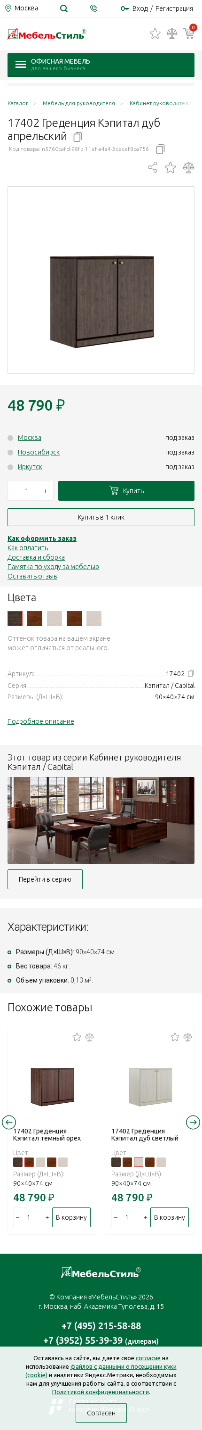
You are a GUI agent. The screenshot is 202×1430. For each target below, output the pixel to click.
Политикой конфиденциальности (100, 1392)
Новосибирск (39, 452)
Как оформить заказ (42, 538)
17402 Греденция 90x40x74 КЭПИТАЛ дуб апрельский (15, 618)
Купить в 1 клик (101, 517)
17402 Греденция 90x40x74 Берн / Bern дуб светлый (93, 618)
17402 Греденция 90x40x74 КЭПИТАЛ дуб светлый (54, 618)
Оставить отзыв (32, 576)
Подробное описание (41, 721)
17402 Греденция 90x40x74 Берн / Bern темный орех (74, 618)
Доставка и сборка (36, 557)
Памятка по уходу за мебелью (53, 566)
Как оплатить (28, 548)
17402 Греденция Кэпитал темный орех (47, 1134)
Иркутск (30, 467)
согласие (148, 1358)
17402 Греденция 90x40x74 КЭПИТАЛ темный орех (34, 618)
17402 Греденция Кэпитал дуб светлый (145, 1134)
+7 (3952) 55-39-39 (101, 1340)
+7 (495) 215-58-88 (101, 1325)
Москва (29, 437)
